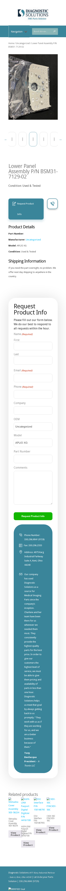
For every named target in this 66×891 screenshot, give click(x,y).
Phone (23, 386)
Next (60, 139)
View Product (15, 834)
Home (11, 43)
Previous (6, 139)
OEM (17, 419)
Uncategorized (23, 43)
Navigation (17, 31)
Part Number (22, 451)
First (17, 340)
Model (18, 435)
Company (20, 403)
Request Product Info (25, 209)
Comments (20, 467)
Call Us (52, 203)
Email (23, 370)
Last (16, 354)
